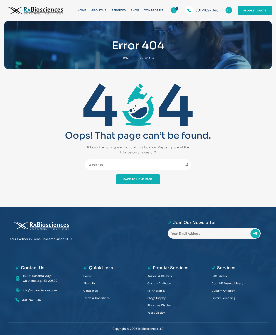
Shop (134, 10)
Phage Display (156, 298)
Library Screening (223, 298)
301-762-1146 (207, 10)
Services (118, 10)
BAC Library (219, 276)
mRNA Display (156, 291)
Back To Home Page (138, 179)
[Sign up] (255, 233)
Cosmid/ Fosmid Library (227, 283)
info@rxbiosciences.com (40, 290)
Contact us (153, 10)
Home (82, 10)
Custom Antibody (159, 283)
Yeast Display (156, 313)
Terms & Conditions (96, 298)
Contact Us (90, 291)
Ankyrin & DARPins (159, 276)
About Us (99, 10)
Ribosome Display (159, 305)
